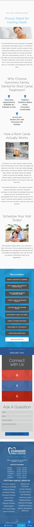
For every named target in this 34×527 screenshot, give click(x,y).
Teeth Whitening (25, 494)
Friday (9, 475)
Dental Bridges (8, 500)
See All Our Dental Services (25, 510)
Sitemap (19, 522)
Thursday (10, 473)
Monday (9, 468)
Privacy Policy (25, 522)
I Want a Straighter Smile (17, 321)
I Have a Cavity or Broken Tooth (17, 301)
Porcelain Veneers (25, 492)
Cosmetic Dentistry (25, 489)
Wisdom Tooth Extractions (25, 485)
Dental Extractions (9, 511)
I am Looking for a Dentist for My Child (17, 286)
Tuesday (10, 470)
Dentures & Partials (9, 503)
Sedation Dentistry (25, 500)
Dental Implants (9, 506)
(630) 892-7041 (17, 351)
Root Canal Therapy (9, 509)
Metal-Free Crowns (25, 497)
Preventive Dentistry (8, 484)
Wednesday (11, 471)
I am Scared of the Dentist (17, 327)
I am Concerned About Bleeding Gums (17, 293)
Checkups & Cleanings (9, 487)
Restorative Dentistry (8, 495)
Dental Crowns (8, 498)
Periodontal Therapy (8, 492)
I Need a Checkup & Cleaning (17, 279)
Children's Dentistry (9, 489)
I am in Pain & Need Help (17, 333)
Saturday (10, 477)
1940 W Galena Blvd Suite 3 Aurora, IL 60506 (17, 461)
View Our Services (17, 339)
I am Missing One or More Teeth (17, 308)
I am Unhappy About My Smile (17, 314)
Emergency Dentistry (25, 505)
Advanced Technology (25, 503)
